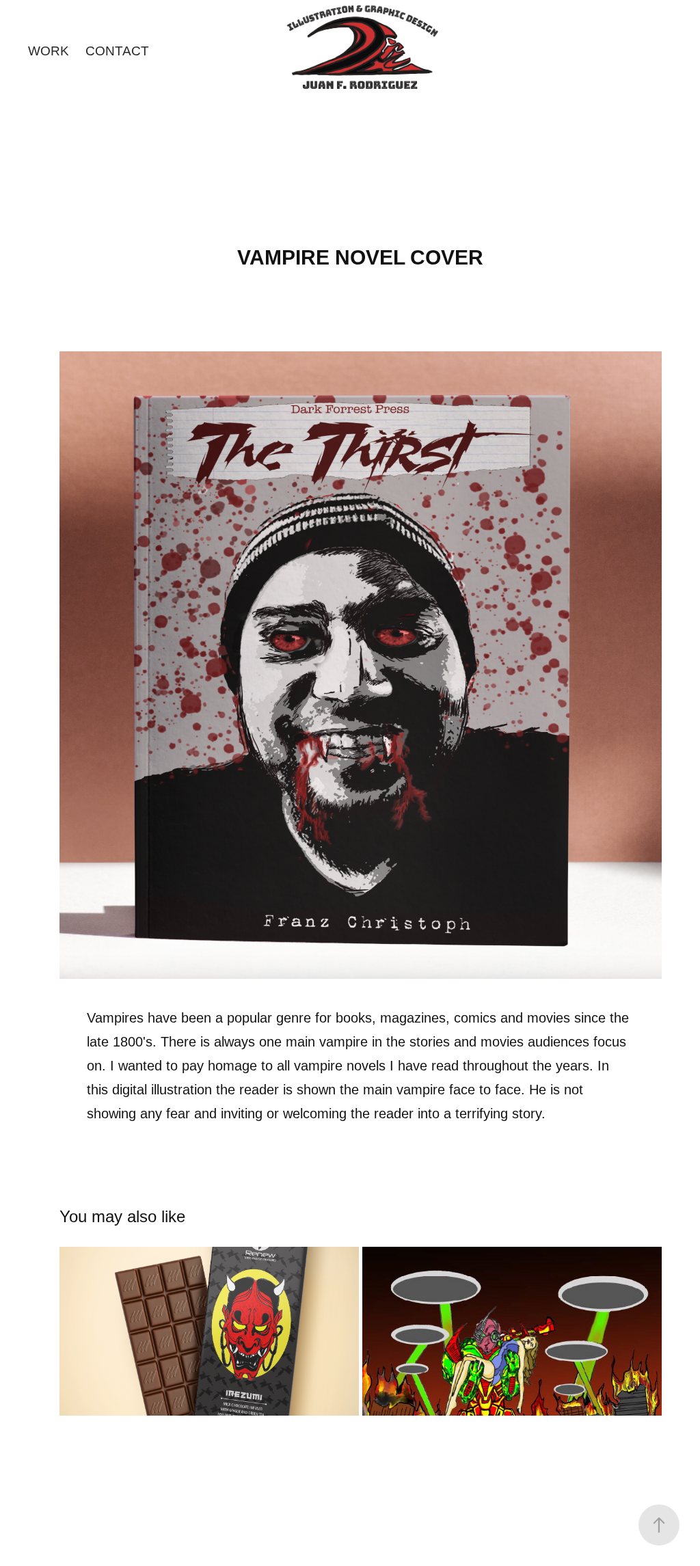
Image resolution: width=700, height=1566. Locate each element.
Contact (117, 51)
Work (48, 51)
